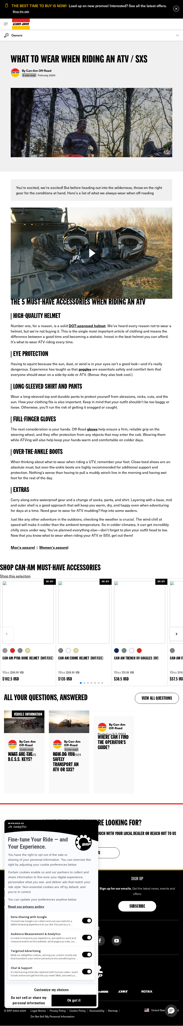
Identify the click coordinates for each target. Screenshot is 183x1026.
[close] (176, 8)
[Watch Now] (91, 253)
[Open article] (24, 752)
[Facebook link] (100, 940)
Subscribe (137, 906)
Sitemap (113, 1011)
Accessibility (96, 1011)
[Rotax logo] (147, 991)
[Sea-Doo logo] (100, 991)
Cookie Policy (77, 1011)
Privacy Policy (58, 1011)
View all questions (157, 698)
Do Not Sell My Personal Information (53, 1016)
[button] (171, 1011)
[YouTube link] (117, 940)
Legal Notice (38, 1011)
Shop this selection (15, 576)
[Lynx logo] (123, 991)
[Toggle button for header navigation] (6, 24)
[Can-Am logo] (21, 24)
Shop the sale (21, 11)
